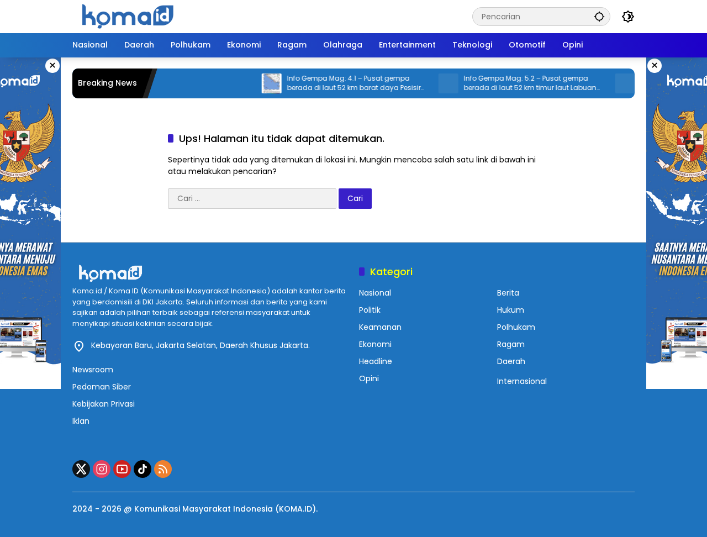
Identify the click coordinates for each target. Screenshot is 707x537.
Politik (370, 309)
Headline (375, 361)
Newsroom (92, 369)
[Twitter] (81, 469)
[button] (599, 16)
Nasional (375, 292)
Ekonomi (375, 344)
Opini (369, 378)
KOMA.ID (295, 508)
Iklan (80, 421)
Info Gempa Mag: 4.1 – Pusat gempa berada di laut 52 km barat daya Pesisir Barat (340, 83)
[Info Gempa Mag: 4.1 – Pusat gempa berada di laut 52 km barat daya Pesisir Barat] (258, 83)
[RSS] (163, 469)
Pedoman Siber (101, 386)
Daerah (511, 361)
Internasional (522, 381)
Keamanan (380, 327)
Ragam (511, 344)
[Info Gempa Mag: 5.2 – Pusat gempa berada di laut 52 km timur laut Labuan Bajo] (435, 83)
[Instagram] (101, 469)
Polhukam (516, 327)
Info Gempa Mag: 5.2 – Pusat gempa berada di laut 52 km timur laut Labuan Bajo (516, 83)
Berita (508, 292)
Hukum (510, 309)
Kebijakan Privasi (103, 403)
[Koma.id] (127, 16)
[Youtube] (122, 469)
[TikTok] (142, 469)
